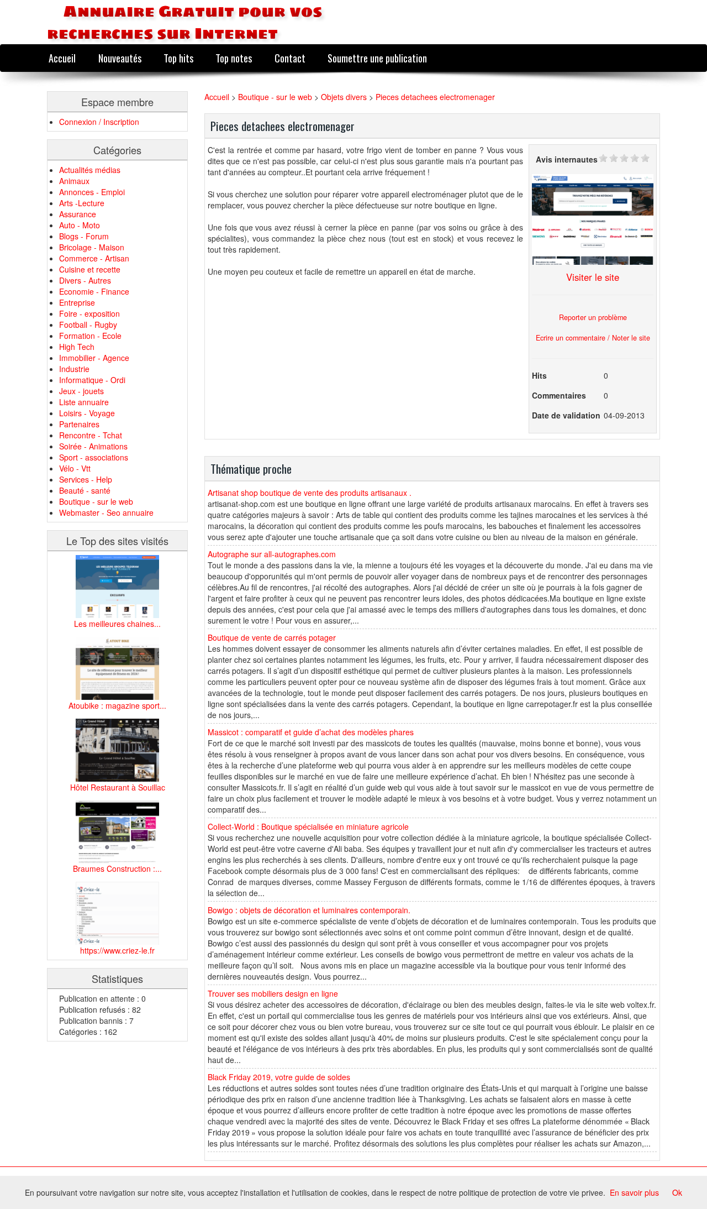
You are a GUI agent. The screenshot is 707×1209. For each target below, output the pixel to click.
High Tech (76, 346)
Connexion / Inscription (99, 121)
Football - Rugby (88, 324)
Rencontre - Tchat (90, 435)
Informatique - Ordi (92, 379)
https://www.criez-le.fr (117, 950)
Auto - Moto (79, 225)
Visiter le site (592, 277)
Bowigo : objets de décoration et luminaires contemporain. (309, 909)
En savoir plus (634, 1192)
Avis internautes (567, 159)
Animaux (74, 180)
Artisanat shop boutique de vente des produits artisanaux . (309, 492)
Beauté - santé (84, 490)
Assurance (77, 213)
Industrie (74, 368)
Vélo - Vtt (75, 468)
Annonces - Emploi (92, 191)
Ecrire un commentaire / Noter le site (593, 338)
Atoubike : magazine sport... (117, 705)
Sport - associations (93, 457)
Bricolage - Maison (91, 247)
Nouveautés (119, 57)
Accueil (62, 57)
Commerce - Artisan (94, 258)
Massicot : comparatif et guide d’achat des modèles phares (311, 731)
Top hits (178, 57)
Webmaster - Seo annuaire (106, 512)
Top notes (233, 57)
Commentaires (559, 395)
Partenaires (79, 424)
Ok (677, 1192)
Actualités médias (89, 169)
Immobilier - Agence (94, 357)
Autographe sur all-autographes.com (272, 553)
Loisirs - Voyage (87, 412)
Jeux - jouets (81, 390)
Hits (539, 375)
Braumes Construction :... (117, 868)
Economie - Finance (94, 291)
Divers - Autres (85, 280)
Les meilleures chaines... (117, 623)
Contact (290, 57)
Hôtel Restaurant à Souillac (117, 787)
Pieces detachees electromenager (435, 96)
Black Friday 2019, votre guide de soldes (279, 1076)
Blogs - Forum (84, 236)
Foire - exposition (89, 313)
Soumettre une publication (377, 57)
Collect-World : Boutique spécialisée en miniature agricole (308, 826)
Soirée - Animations (93, 446)
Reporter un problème (593, 317)
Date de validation (566, 415)
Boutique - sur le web (96, 501)
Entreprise (77, 302)
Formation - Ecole (90, 335)
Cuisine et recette (89, 269)
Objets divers (344, 96)
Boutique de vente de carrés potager (272, 637)
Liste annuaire (84, 401)
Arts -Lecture (81, 202)
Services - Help (85, 479)
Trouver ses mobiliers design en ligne (273, 993)
